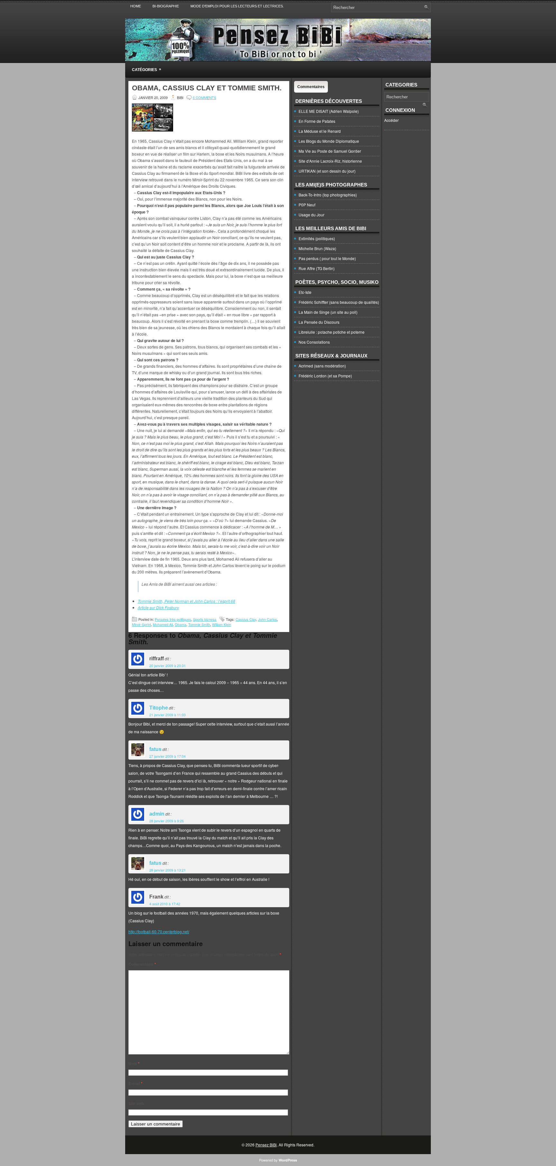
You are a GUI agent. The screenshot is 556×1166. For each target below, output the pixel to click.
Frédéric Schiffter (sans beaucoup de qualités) (339, 302)
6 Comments (204, 97)
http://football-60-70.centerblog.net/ (158, 931)
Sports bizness (205, 619)
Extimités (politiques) (317, 238)
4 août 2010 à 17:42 (164, 903)
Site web (136, 1103)
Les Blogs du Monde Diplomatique (329, 141)
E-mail (135, 1083)
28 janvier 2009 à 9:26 (166, 820)
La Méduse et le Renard (320, 131)
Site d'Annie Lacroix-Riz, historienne (330, 161)
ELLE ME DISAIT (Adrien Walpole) (329, 111)
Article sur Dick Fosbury (158, 607)
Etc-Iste (305, 292)
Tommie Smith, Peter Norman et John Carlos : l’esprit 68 (186, 601)
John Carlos (267, 619)
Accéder (391, 120)
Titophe (158, 707)
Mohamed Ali (163, 624)
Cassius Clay (246, 619)
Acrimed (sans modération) (322, 365)
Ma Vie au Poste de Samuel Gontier (330, 151)
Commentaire (142, 964)
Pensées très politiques (173, 619)
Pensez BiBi (266, 1144)
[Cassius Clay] (152, 129)
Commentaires (311, 87)
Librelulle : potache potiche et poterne (332, 332)
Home (135, 6)
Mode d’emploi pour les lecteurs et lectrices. (237, 6)
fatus (155, 749)
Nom (134, 1063)
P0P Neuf (307, 204)
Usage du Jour (311, 214)
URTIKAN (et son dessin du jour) (327, 171)
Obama (180, 624)
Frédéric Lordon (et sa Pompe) (325, 375)
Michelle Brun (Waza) (317, 248)
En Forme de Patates (317, 121)
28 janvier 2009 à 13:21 (167, 869)
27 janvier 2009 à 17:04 (167, 756)
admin (156, 814)
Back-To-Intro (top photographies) (328, 194)
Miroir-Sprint (141, 624)
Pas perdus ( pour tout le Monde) (327, 258)
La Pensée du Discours (319, 322)
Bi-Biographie (166, 6)
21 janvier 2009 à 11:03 (167, 714)
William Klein (221, 624)
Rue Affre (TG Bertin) (317, 268)
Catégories (146, 69)
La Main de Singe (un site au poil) (328, 312)
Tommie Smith (199, 624)
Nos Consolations (314, 342)
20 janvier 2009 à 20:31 (167, 665)
